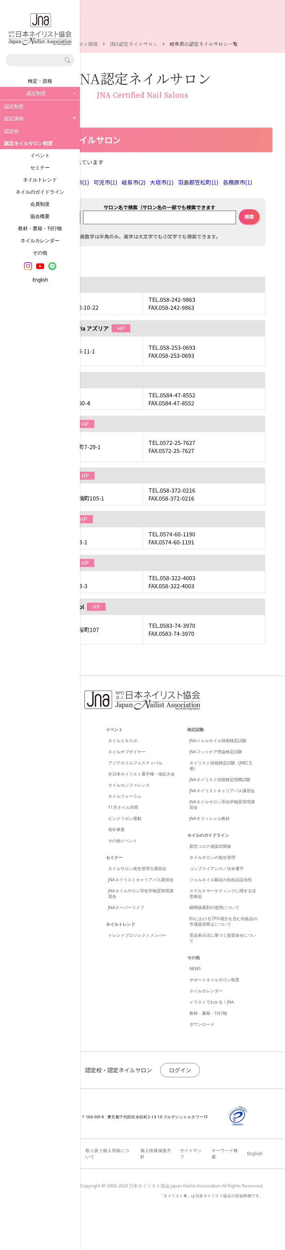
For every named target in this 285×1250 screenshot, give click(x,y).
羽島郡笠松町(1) (198, 182)
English (40, 279)
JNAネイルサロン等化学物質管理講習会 (140, 893)
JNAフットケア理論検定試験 (215, 752)
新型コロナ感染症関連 (210, 846)
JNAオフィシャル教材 (209, 818)
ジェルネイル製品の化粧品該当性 (220, 880)
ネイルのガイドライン (40, 191)
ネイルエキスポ (122, 741)
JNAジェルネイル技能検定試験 (217, 741)
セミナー (40, 167)
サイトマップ (191, 1153)
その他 (40, 252)
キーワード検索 (225, 1153)
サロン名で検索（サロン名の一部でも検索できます (159, 207)
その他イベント (122, 841)
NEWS (195, 969)
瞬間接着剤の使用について (214, 907)
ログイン (180, 1070)
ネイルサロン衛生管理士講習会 (137, 868)
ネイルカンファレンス (129, 785)
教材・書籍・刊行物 (40, 228)
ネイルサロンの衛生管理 (212, 857)
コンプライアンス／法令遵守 (216, 868)
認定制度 (14, 106)
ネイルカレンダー (40, 240)
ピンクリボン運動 (124, 818)
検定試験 (195, 729)
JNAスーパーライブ (126, 907)
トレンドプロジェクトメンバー (137, 935)
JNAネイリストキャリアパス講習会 (140, 880)
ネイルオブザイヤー (127, 752)
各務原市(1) (237, 182)
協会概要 (40, 216)
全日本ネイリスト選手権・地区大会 (141, 774)
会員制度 (40, 204)
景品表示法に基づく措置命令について (222, 938)
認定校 (11, 131)
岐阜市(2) (134, 182)
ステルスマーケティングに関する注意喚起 (222, 893)
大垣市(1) (162, 182)
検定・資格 (40, 81)
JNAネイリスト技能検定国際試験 (220, 779)
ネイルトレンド (40, 179)
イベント (40, 155)
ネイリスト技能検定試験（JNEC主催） (221, 765)
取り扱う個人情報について (107, 1153)
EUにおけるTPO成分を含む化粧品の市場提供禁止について (223, 921)
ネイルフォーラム (124, 796)
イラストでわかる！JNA (211, 1002)
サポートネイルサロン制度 (214, 980)
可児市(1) (105, 182)
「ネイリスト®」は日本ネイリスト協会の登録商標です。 (211, 1195)
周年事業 (116, 830)
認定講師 (14, 118)
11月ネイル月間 (123, 807)
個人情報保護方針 (155, 1153)
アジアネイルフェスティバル (135, 763)
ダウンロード (201, 1024)
